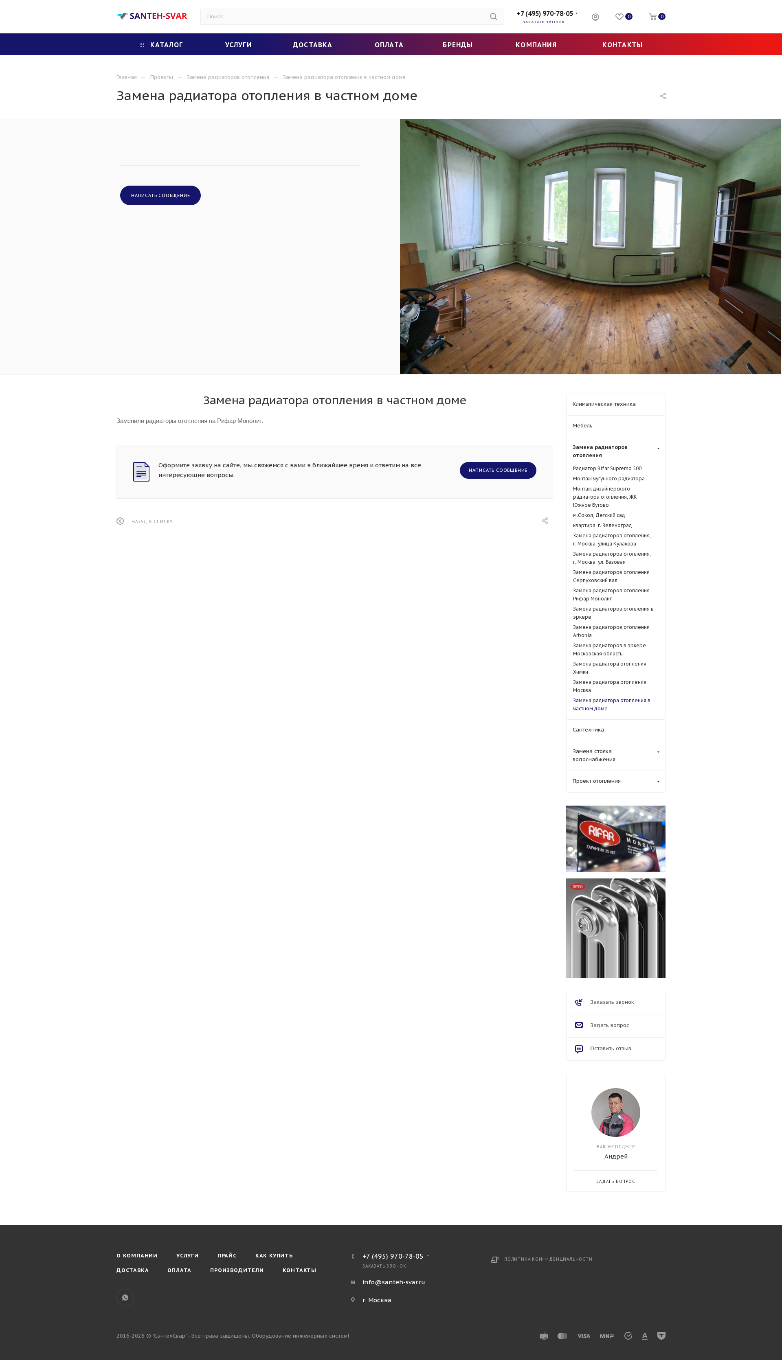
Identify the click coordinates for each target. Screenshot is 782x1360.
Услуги (187, 1255)
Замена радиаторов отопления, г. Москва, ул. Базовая (612, 558)
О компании (137, 1255)
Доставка (132, 1270)
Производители (237, 1270)
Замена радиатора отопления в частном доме (611, 704)
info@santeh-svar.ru (393, 1282)
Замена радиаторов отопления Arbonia (611, 631)
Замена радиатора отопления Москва (609, 686)
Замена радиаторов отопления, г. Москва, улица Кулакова (612, 539)
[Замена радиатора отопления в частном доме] (590, 246)
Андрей (616, 1156)
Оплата (179, 1270)
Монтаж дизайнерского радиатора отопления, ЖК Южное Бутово (605, 497)
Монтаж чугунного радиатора (609, 478)
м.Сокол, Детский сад (599, 515)
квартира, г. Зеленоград (602, 525)
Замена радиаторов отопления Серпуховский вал (611, 576)
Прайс (227, 1255)
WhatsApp (125, 1297)
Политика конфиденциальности (548, 1259)
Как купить (274, 1255)
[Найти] (493, 16)
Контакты (299, 1270)
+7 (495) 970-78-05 (544, 13)
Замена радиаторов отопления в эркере (613, 613)
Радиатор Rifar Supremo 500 (607, 468)
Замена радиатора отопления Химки (609, 668)
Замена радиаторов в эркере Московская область (609, 649)
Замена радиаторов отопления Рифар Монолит (611, 594)
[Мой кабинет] (595, 18)
